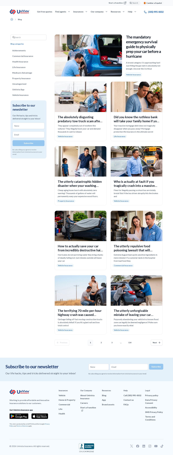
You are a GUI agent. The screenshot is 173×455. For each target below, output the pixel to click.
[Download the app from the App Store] (39, 416)
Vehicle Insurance (20, 95)
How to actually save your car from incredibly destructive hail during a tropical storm (79, 250)
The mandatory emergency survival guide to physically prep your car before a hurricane (143, 46)
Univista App (18, 89)
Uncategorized (19, 84)
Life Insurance (18, 67)
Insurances (63, 390)
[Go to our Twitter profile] (131, 446)
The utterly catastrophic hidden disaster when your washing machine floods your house (80, 185)
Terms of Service (22, 426)
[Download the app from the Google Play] (18, 416)
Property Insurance (21, 78)
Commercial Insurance (22, 56)
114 (130, 342)
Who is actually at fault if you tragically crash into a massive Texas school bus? (134, 185)
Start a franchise (116, 3)
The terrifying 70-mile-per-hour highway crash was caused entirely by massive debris (80, 315)
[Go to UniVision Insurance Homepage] (19, 11)
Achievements (19, 50)
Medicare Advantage (22, 73)
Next (155, 342)
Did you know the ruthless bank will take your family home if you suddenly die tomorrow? (136, 121)
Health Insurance (20, 61)
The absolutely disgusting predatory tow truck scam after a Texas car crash (80, 121)
